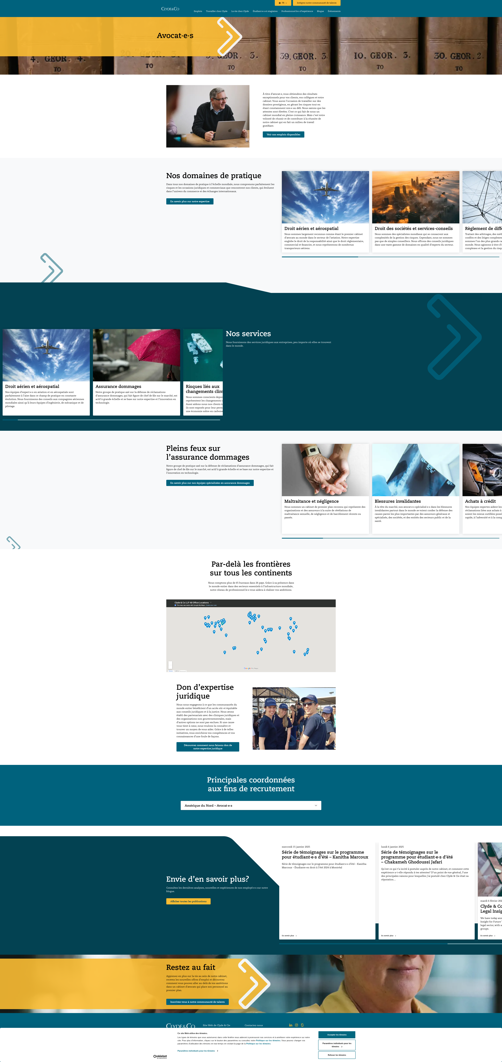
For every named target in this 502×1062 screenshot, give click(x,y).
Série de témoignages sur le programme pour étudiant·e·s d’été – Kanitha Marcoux (325, 855)
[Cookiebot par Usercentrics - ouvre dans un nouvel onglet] (160, 1057)
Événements (334, 11)
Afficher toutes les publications (188, 901)
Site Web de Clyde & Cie (216, 1025)
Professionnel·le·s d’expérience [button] (297, 11)
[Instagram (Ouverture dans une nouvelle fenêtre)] (296, 1025)
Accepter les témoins (337, 1035)
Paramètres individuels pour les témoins (196, 1051)
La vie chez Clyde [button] (240, 11)
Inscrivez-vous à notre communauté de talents (197, 1001)
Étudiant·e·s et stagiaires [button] (265, 11)
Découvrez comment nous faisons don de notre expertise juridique (208, 747)
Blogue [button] (320, 11)
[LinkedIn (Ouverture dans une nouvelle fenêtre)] (290, 1025)
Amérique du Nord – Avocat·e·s (208, 805)
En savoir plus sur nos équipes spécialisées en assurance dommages (210, 482)
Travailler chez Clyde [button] (216, 11)
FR (283, 2)
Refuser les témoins (337, 1055)
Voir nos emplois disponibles (283, 134)
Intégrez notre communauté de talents (316, 2)
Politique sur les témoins (258, 1043)
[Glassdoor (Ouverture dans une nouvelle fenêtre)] (302, 1025)
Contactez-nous (254, 1025)
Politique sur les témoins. (268, 1040)
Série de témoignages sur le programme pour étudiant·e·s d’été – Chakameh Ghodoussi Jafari (417, 857)
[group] (325, 212)
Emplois (198, 11)
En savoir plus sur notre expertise (189, 201)
